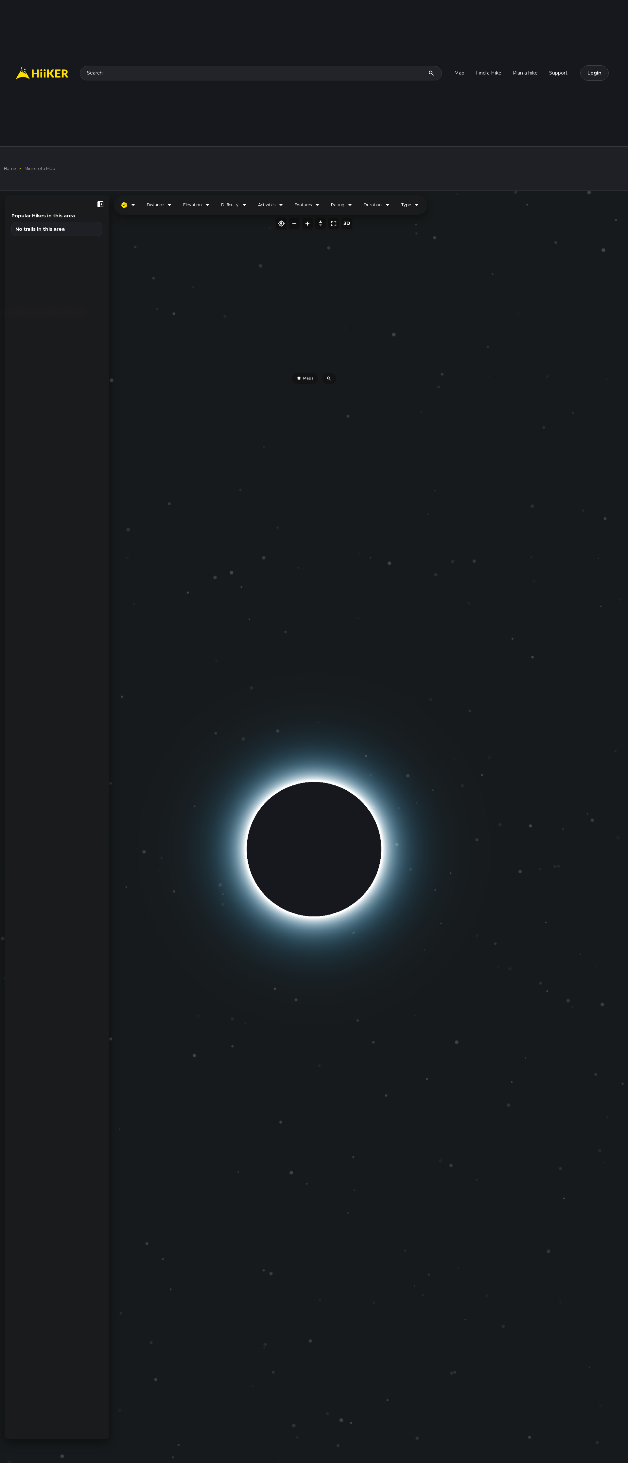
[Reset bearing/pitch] (320, 223)
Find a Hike (488, 73)
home (10, 168)
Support (558, 73)
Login (594, 73)
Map (459, 73)
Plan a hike (525, 73)
